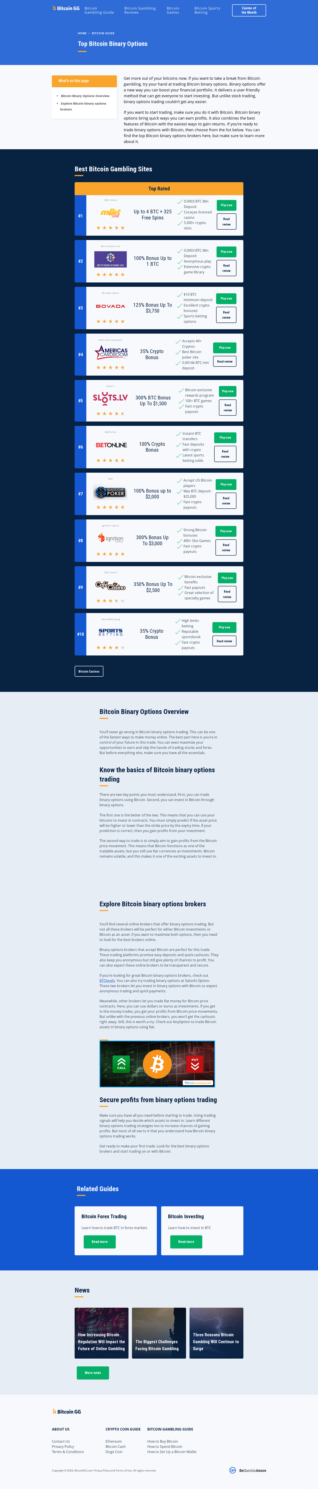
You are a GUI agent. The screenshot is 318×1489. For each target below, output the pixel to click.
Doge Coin (114, 1451)
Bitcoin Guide (103, 33)
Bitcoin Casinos (89, 671)
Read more (100, 1242)
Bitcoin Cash (116, 1446)
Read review (226, 221)
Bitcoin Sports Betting (207, 10)
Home (82, 33)
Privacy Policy (63, 1446)
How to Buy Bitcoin (162, 1441)
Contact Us (61, 1441)
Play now (226, 205)
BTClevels (107, 980)
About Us (60, 1429)
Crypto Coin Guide (123, 1429)
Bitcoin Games (173, 10)
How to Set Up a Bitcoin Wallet (172, 1451)
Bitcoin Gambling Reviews (140, 10)
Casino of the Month (249, 10)
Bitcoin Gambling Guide (99, 10)
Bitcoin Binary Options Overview (85, 96)
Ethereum (114, 1441)
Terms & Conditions (68, 1451)
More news (93, 1373)
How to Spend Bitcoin (164, 1446)
